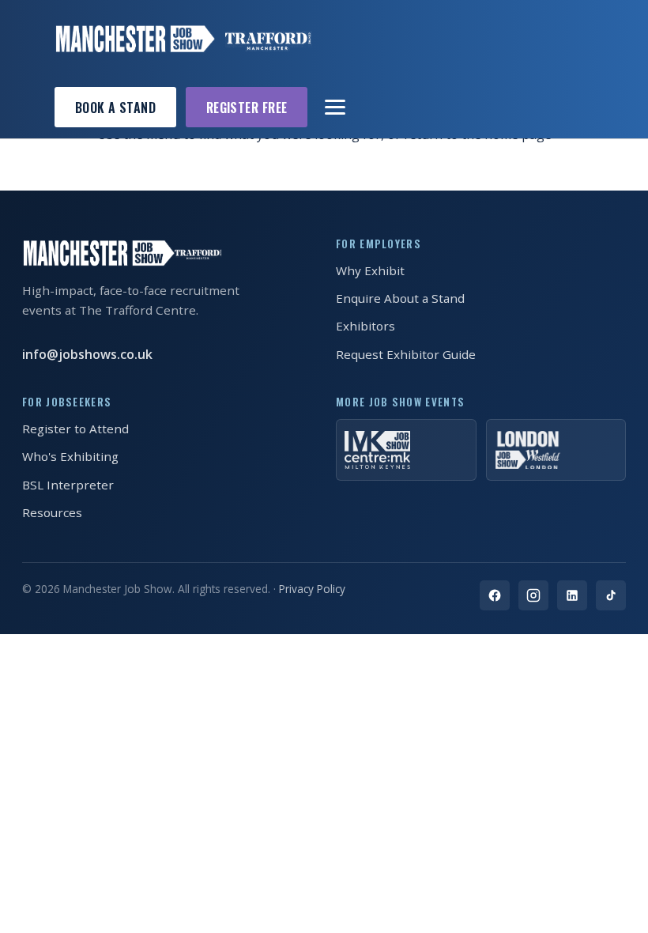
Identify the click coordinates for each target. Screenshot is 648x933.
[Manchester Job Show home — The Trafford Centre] (183, 38)
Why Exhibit (370, 270)
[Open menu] (335, 107)
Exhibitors (365, 326)
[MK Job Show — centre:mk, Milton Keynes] (406, 450)
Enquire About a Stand (400, 298)
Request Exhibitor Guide (406, 354)
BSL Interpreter (68, 485)
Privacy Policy (312, 588)
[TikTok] (611, 595)
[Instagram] (533, 595)
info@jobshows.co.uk (87, 354)
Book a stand (115, 107)
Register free (247, 107)
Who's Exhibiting (70, 456)
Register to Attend (75, 428)
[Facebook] (495, 595)
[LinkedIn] (572, 595)
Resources (52, 512)
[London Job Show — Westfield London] (556, 450)
